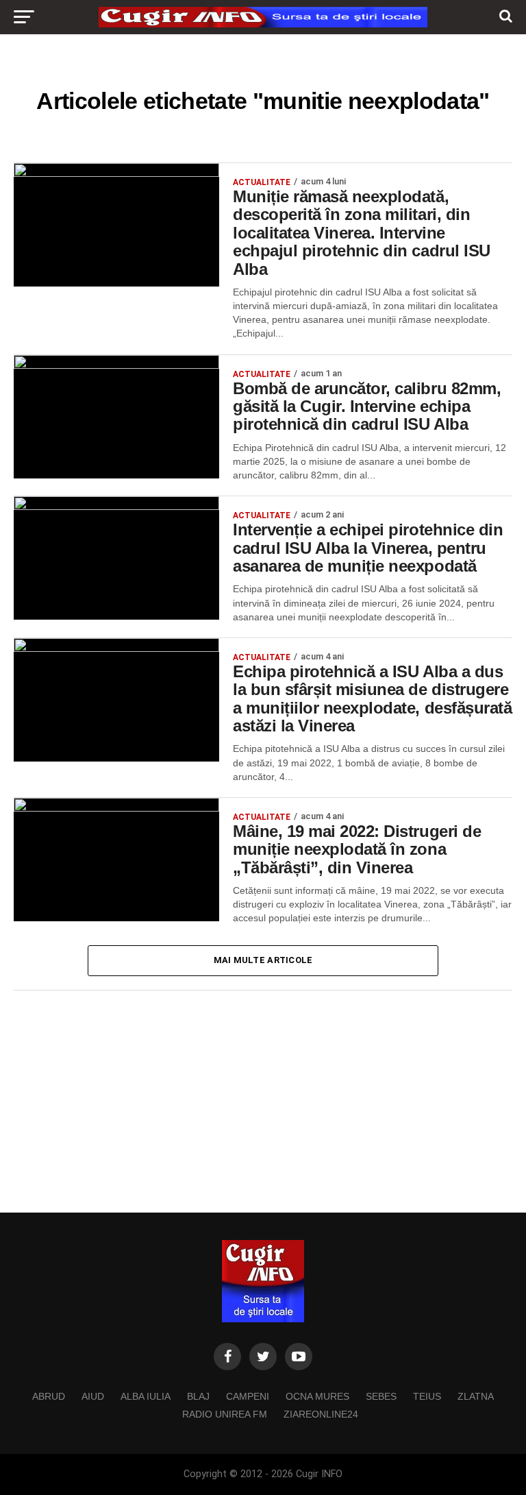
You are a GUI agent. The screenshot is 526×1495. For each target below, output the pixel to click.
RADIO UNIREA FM (224, 1414)
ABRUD (48, 1396)
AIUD (93, 1396)
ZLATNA (476, 1396)
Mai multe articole (263, 960)
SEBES (381, 1396)
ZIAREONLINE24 (321, 1414)
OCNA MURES (317, 1396)
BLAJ (198, 1396)
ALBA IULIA (146, 1396)
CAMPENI (247, 1396)
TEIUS (427, 1396)
